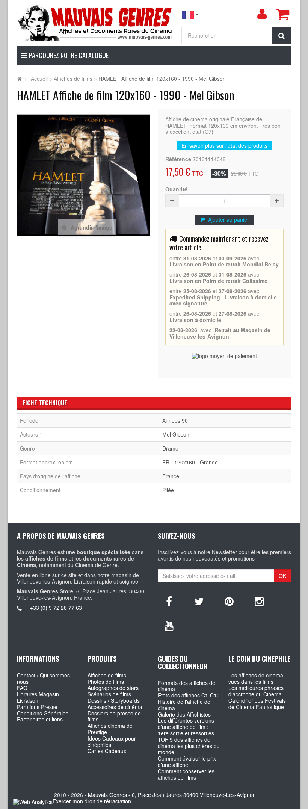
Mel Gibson (175, 434)
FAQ (22, 687)
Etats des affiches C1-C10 (189, 695)
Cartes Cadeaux (107, 751)
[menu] (262, 14)
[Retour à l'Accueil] (19, 78)
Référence (178, 159)
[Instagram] (259, 601)
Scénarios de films (109, 694)
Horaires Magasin (38, 694)
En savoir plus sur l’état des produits (224, 145)
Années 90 (175, 420)
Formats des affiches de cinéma (186, 686)
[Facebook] (169, 601)
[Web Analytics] (33, 801)
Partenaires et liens (40, 719)
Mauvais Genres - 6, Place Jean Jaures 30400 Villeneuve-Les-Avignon (172, 794)
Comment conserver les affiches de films (186, 774)
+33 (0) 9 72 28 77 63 (56, 607)
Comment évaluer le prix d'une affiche (187, 761)
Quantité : (178, 189)
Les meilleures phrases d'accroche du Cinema (256, 691)
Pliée (168, 490)
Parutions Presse (37, 707)
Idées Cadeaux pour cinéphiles (112, 742)
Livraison (27, 700)
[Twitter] (199, 601)
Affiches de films (107, 675)
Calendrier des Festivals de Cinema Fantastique (257, 704)
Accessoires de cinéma (115, 707)
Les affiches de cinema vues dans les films (255, 678)
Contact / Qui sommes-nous (44, 678)
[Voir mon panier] (282, 14)
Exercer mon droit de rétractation (92, 801)
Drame (170, 448)
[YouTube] (169, 625)
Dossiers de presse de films (114, 716)
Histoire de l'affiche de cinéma (184, 705)
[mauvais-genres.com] (95, 22)
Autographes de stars (113, 687)
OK (282, 575)
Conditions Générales (42, 713)
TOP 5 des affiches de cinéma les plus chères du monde (189, 746)
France (170, 476)
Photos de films (106, 681)
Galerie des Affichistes (184, 714)
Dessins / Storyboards (114, 700)
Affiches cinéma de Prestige (110, 729)
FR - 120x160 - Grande (190, 462)
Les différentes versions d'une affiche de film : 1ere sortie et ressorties (186, 727)
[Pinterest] (229, 601)
